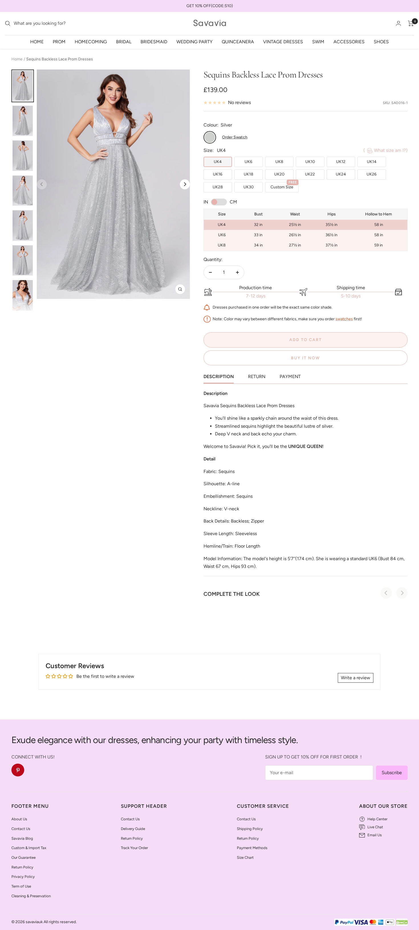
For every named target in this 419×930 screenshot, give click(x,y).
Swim (318, 41)
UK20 (279, 174)
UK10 (310, 161)
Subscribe (392, 772)
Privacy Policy (23, 876)
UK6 (248, 161)
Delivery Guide (133, 829)
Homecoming (91, 41)
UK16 (217, 174)
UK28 (218, 187)
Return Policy (22, 867)
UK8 (279, 161)
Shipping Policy (250, 829)
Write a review (355, 677)
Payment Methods (252, 848)
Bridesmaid (154, 41)
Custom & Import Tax (28, 848)
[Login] (398, 23)
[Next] (185, 184)
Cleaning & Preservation (31, 896)
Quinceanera (238, 41)
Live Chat (375, 827)
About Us (19, 819)
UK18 (248, 174)
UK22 (310, 174)
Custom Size (283, 185)
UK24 (341, 174)
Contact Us (20, 829)
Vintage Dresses (283, 41)
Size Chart (245, 857)
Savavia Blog (22, 838)
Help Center (377, 819)
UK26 (372, 174)
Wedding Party (194, 41)
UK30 (248, 187)
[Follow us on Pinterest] (17, 770)
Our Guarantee (23, 857)
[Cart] (411, 23)
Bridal (123, 41)
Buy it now (305, 358)
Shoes (381, 41)
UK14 (372, 161)
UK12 (340, 161)
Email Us (374, 835)
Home (37, 41)
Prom (59, 41)
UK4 (218, 161)
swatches (344, 318)
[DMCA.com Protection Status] (402, 922)
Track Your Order (134, 848)
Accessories (349, 41)
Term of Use (21, 886)
